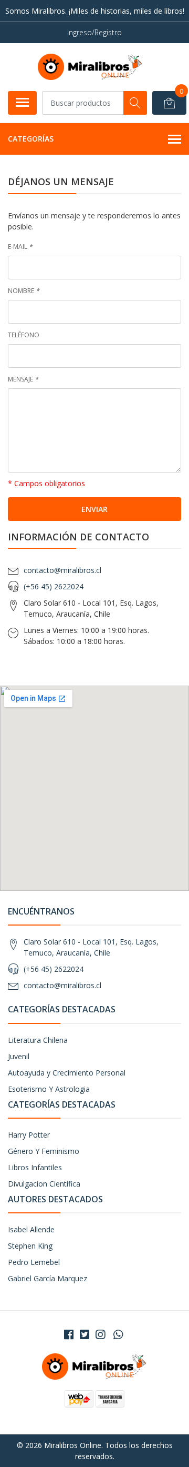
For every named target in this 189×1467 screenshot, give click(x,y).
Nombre (23, 290)
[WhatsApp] (118, 1334)
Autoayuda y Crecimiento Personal (66, 1073)
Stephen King (30, 1246)
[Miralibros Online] (90, 67)
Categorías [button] (31, 139)
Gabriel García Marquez (47, 1278)
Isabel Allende (31, 1229)
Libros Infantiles (35, 1167)
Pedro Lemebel (34, 1262)
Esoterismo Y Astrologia (49, 1089)
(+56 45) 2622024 (53, 586)
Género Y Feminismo (43, 1151)
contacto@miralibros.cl (62, 570)
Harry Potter (29, 1135)
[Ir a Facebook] (69, 1334)
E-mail (20, 246)
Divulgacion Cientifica (44, 1184)
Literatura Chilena (38, 1040)
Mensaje (23, 379)
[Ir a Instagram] (100, 1334)
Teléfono (23, 334)
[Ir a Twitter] (84, 1334)
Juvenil (18, 1056)
